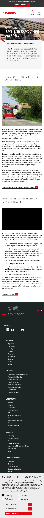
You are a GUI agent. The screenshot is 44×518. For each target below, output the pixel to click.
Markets (9, 340)
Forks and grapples (13, 410)
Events (10, 471)
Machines (9, 371)
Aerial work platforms (14, 384)
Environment (11, 356)
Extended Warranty (13, 438)
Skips (9, 418)
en (38, 310)
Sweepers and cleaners (15, 420)
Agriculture (11, 344)
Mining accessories (13, 425)
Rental (10, 361)
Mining (10, 364)
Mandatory (8, 496)
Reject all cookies (12, 504)
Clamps (10, 405)
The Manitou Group (13, 458)
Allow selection (11, 509)
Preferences (9, 499)
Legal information (13, 466)
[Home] (9, 12)
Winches (10, 423)
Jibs (9, 413)
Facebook (6, 329)
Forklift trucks (12, 390)
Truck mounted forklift (14, 387)
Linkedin (24, 329)
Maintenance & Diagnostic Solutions (18, 446)
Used (9, 451)
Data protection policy (14, 469)
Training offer (12, 448)
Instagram (14, 329)
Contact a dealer (8, 294)
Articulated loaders (13, 382)
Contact (10, 464)
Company (11, 461)
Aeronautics (11, 354)
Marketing (24, 499)
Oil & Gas (10, 351)
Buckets (10, 402)
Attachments (11, 399)
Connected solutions (14, 443)
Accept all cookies (12, 514)
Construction (11, 346)
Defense (10, 359)
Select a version (20, 5)
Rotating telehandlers (14, 379)
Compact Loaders (13, 392)
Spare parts (11, 441)
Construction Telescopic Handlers (18, 374)
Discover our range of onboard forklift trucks (18, 187)
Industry (10, 349)
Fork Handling (12, 408)
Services (9, 432)
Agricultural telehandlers (15, 377)
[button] (39, 13)
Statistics (24, 496)
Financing (11, 436)
